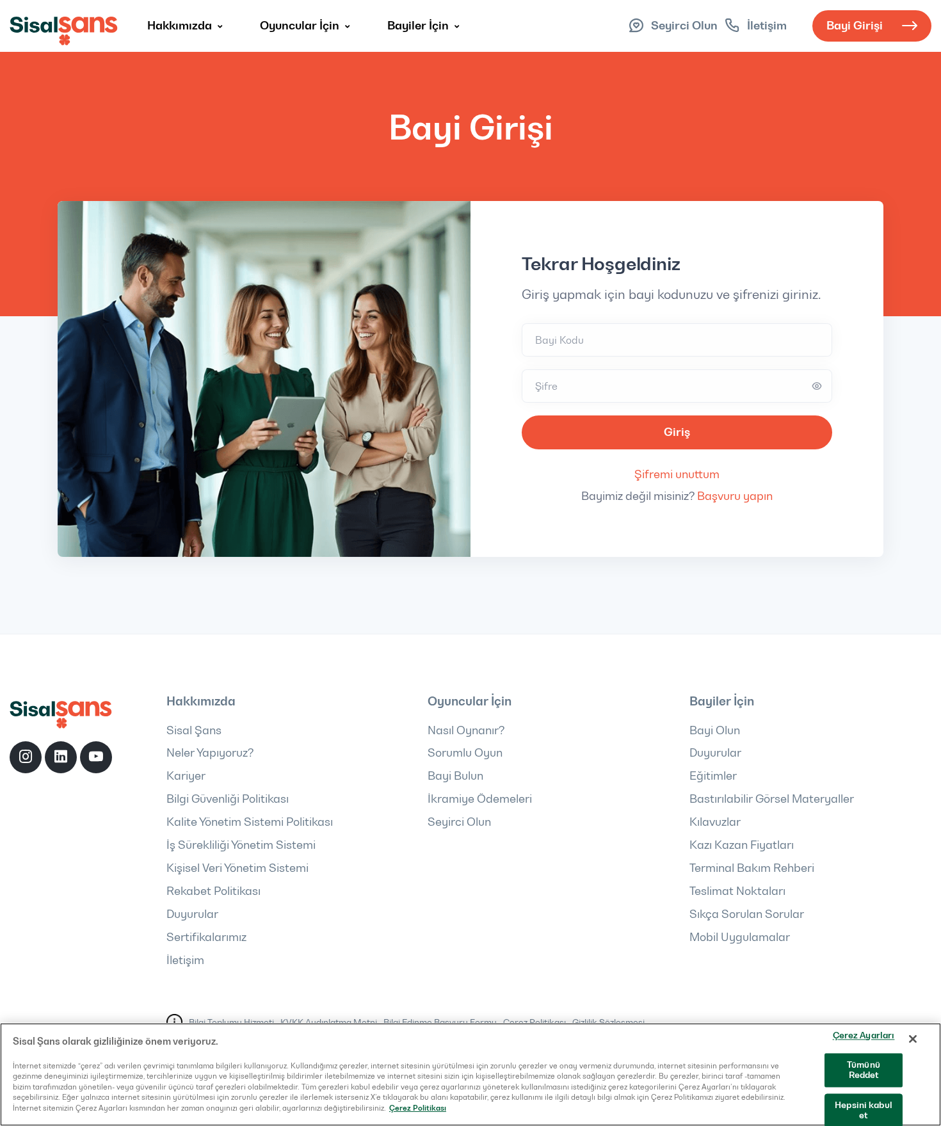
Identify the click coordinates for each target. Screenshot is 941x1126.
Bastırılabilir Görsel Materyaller (771, 798)
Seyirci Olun (459, 822)
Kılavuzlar (715, 822)
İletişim (185, 960)
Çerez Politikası (534, 1022)
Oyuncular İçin (301, 25)
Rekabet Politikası (213, 891)
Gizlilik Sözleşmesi (608, 1022)
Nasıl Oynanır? (466, 730)
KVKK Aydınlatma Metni (328, 1022)
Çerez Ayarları (864, 1035)
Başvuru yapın (735, 496)
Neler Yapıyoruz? (209, 752)
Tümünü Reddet (863, 1070)
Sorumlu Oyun (465, 752)
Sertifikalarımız (206, 937)
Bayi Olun (714, 730)
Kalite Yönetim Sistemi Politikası (249, 822)
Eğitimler (713, 775)
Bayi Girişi (854, 25)
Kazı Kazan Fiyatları (741, 845)
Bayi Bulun (455, 775)
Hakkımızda (180, 25)
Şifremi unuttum (677, 474)
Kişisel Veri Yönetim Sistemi (237, 868)
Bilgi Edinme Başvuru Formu (440, 1022)
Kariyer (185, 775)
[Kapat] (913, 1039)
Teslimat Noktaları (737, 891)
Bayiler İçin (419, 25)
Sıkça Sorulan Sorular (746, 914)
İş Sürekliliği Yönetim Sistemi (241, 845)
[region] (470, 1074)
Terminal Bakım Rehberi (751, 868)
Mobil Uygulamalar (739, 937)
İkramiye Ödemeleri (480, 798)
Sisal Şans (193, 730)
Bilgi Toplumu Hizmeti (231, 1022)
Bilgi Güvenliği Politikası (227, 798)
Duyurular (192, 914)
